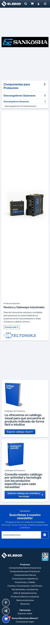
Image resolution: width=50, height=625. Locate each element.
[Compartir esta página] (6, 611)
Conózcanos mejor (25, 622)
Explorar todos (25, 613)
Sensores (25, 604)
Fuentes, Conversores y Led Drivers (25, 586)
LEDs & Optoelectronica (25, 593)
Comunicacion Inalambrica (25, 579)
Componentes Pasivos (25, 575)
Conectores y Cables (25, 582)
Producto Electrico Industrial (25, 597)
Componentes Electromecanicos (25, 568)
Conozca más (10, 327)
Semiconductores (25, 600)
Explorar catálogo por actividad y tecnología (24, 494)
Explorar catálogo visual (19, 432)
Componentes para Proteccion (25, 571)
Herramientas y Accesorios (25, 589)
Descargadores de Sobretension (21, 106)
